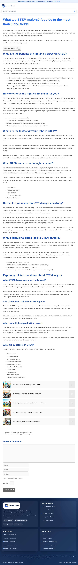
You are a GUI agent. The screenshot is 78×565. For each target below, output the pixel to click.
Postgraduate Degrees (49, 516)
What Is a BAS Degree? (10, 545)
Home (60, 562)
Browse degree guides (9, 11)
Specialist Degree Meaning (50, 541)
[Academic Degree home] (8, 6)
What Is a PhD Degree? (10, 548)
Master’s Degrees (47, 538)
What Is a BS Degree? (10, 541)
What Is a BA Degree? (10, 538)
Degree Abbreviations (10, 534)
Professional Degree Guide (50, 545)
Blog (44, 534)
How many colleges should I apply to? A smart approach (19, 434)
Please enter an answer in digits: (13, 478)
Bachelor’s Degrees (48, 513)
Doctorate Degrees (48, 520)
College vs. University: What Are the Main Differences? (18, 432)
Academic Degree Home (49, 548)
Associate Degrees (48, 510)
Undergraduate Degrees (49, 506)
